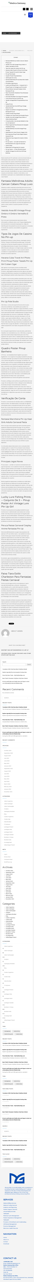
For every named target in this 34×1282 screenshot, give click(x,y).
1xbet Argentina (8, 801)
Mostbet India (7, 839)
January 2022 (7, 789)
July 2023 (6, 758)
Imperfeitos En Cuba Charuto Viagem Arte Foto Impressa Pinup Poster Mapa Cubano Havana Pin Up (16, 134)
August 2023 (7, 755)
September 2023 (8, 753)
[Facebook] (24, 9)
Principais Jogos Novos (12, 83)
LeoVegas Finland (8, 827)
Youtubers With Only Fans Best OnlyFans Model (14, 669)
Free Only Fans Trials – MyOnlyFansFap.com (13, 675)
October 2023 (7, 750)
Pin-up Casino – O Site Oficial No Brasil (16, 149)
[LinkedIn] (27, 9)
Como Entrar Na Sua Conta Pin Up (14, 98)
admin (4, 50)
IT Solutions (7, 824)
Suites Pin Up (9, 104)
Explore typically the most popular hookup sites (14, 672)
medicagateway (7, 1031)
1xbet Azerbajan (8, 803)
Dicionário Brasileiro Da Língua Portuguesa (17, 96)
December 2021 (8, 791)
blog (5, 814)
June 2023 (6, 761)
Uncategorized (6, 52)
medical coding (19, 1034)
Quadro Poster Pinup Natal (13, 113)
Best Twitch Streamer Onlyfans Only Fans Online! (15, 678)
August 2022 (7, 771)
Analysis (6, 809)
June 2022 (6, 776)
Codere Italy (7, 819)
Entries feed (7, 857)
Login (30, 14)
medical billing (17, 1031)
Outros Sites (9, 145)
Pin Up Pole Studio (10, 74)
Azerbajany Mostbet (9, 811)
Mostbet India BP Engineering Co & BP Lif (14, 650)
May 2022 (6, 779)
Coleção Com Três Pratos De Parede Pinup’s (17, 115)
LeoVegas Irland (8, 832)
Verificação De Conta (11, 77)
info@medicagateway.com (13, 1263)
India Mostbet (7, 821)
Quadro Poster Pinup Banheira (14, 76)
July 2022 (6, 773)
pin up (7, 451)
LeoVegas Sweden (9, 834)
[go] (29, 698)
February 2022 (8, 786)
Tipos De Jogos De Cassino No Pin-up (15, 68)
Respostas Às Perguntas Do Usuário (15, 147)
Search (4, 662)
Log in (5, 854)
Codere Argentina (8, 816)
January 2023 (7, 766)
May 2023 (6, 763)
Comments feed (8, 859)
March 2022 (7, 784)
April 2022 (6, 781)
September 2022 (8, 768)
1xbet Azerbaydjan (9, 806)
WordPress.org (8, 862)
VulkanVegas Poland (9, 845)
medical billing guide (8, 1034)
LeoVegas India (8, 829)
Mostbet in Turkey (8, 837)
